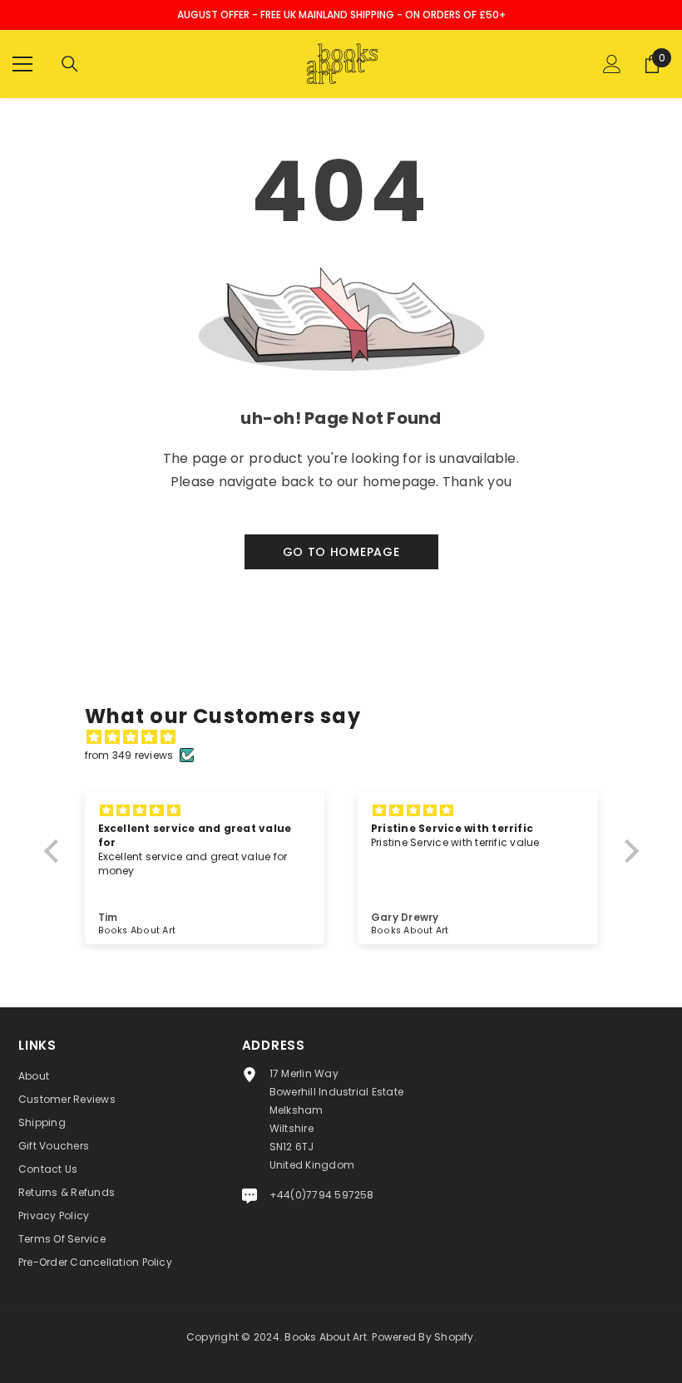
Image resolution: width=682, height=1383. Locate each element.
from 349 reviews (129, 755)
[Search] (70, 64)
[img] (350, 737)
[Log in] (612, 64)
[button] (55, 851)
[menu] (22, 64)
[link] (341, 418)
